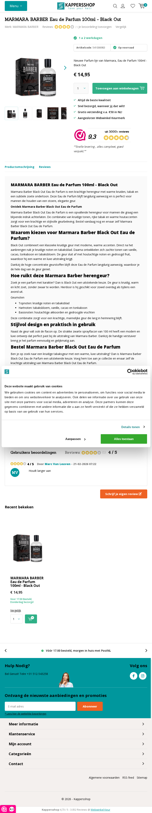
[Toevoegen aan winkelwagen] (31, 618)
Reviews (45, 167)
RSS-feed (128, 777)
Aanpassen (73, 439)
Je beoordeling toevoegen (95, 27)
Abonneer (90, 706)
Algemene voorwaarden (104, 777)
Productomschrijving (19, 167)
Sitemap (142, 777)
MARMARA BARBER (25, 27)
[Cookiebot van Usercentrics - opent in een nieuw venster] (130, 372)
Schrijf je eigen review (122, 494)
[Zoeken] (115, 6)
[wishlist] (133, 6)
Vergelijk (121, 27)
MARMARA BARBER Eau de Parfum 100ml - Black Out (27, 582)
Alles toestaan (124, 439)
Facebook (133, 676)
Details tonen (130, 426)
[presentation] (61, 68)
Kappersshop (82, 799)
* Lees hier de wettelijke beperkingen (25, 713)
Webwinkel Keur (100, 809)
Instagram (142, 676)
